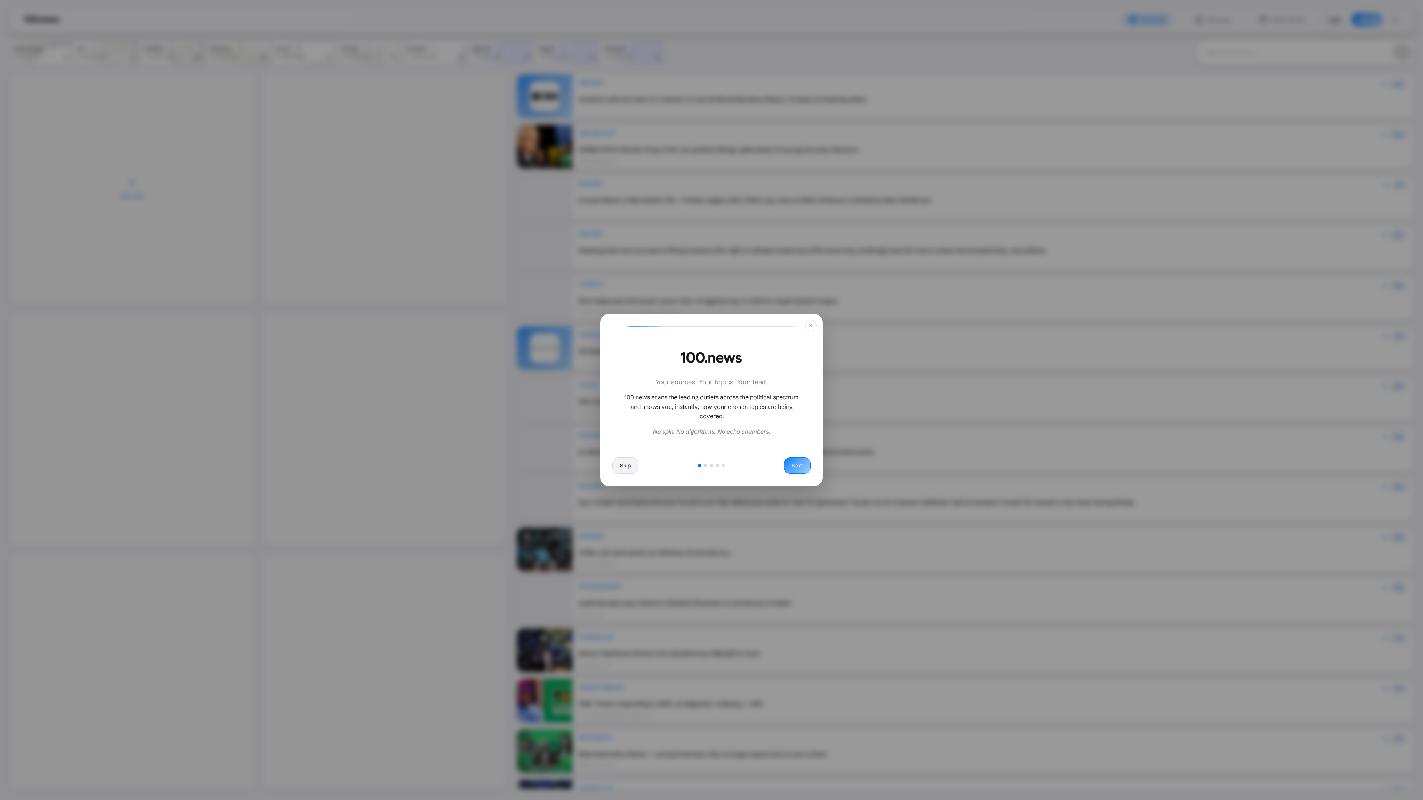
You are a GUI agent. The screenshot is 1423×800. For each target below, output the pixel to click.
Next (797, 465)
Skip (625, 465)
